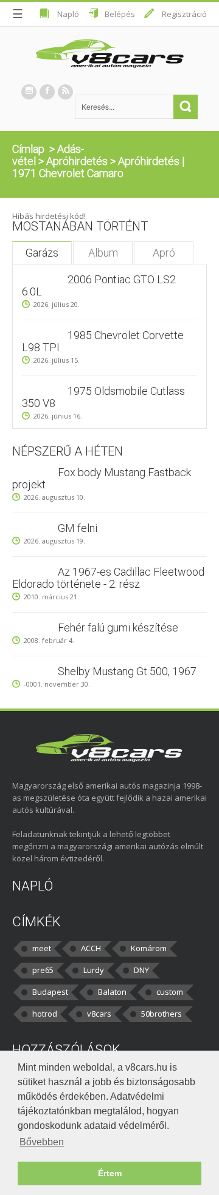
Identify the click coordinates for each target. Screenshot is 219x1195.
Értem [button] (110, 1173)
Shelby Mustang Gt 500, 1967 (127, 671)
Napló (68, 13)
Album (103, 252)
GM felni (77, 528)
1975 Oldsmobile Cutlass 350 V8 (103, 397)
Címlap (28, 149)
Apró (164, 252)
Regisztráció (184, 13)
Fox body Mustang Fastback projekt (101, 478)
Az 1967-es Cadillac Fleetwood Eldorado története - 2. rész (108, 577)
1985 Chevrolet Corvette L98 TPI (103, 341)
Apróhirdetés (77, 161)
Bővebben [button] (41, 1142)
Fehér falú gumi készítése (118, 627)
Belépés (120, 13)
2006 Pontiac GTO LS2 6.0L (99, 285)
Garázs (42, 252)
